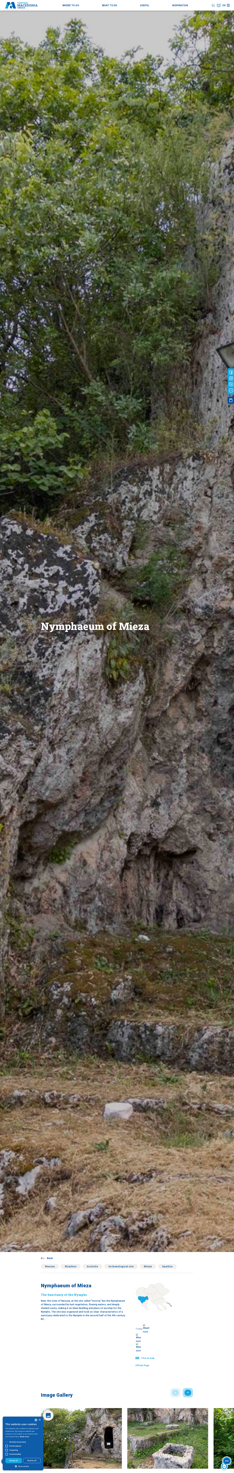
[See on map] (218, 5)
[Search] (213, 5)
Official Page (142, 1365)
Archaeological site (121, 1266)
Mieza (148, 1266)
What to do (109, 5)
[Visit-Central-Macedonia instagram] (231, 378)
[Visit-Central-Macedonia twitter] (231, 384)
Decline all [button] (31, 1460)
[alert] (23, 1443)
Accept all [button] (13, 1460)
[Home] (21, 5)
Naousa (50, 1266)
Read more (24, 1436)
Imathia (167, 1266)
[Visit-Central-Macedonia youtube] (231, 390)
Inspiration (180, 5)
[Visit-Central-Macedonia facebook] (231, 372)
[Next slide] (188, 1392)
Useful (144, 5)
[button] (23, 1466)
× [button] (40, 1420)
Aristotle (92, 1266)
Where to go (70, 5)
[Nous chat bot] (226, 1463)
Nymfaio (71, 1266)
